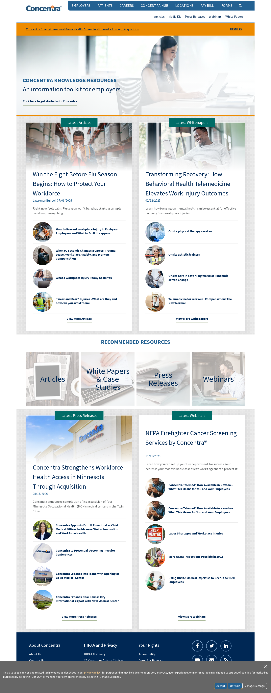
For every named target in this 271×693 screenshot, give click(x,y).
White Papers (234, 16)
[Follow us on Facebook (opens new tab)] (197, 645)
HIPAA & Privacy (94, 654)
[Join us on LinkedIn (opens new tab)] (226, 645)
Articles (159, 16)
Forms (226, 5)
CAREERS (126, 5)
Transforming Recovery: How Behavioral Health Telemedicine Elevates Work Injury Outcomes (187, 183)
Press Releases (195, 16)
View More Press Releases (79, 617)
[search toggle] (240, 5)
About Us (35, 654)
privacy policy (92, 672)
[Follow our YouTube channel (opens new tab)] (197, 660)
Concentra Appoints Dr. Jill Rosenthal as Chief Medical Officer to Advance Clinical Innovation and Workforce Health (87, 529)
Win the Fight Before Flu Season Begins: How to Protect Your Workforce (75, 183)
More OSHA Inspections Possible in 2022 (195, 557)
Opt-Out (235, 686)
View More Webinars (192, 617)
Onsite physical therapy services (190, 231)
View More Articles (79, 319)
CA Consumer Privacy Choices (103, 660)
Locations (184, 5)
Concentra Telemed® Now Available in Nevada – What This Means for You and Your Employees (200, 487)
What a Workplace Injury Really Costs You (84, 278)
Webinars (215, 16)
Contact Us (36, 660)
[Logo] (44, 8)
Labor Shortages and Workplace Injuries (195, 533)
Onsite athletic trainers (184, 254)
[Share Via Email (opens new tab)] (211, 660)
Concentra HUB (154, 5)
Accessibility (147, 654)
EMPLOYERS (80, 5)
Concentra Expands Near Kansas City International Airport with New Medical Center (87, 599)
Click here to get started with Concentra (50, 101)
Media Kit (174, 16)
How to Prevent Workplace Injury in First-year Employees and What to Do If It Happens (87, 231)
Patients (104, 5)
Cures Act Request (151, 660)
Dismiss (236, 29)
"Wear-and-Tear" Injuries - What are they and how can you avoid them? (86, 301)
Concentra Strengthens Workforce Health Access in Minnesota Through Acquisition (82, 29)
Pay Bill (207, 5)
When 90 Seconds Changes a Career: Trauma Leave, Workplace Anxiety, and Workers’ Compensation (85, 254)
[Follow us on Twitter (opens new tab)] (211, 645)
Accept (220, 686)
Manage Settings (255, 686)
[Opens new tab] (226, 660)
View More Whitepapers (192, 319)
